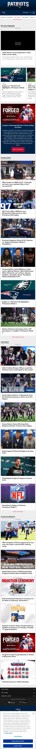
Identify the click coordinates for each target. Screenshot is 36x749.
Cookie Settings (18, 736)
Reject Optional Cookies (18, 741)
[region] (18, 731)
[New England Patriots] (18, 708)
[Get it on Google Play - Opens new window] (23, 701)
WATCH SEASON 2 (18, 148)
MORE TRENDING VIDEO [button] (18, 335)
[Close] (33, 715)
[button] (17, 43)
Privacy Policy (21, 733)
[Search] (30, 13)
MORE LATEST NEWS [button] (18, 510)
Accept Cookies (18, 745)
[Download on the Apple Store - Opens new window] (12, 700)
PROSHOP (26, 12)
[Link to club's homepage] (3, 12)
